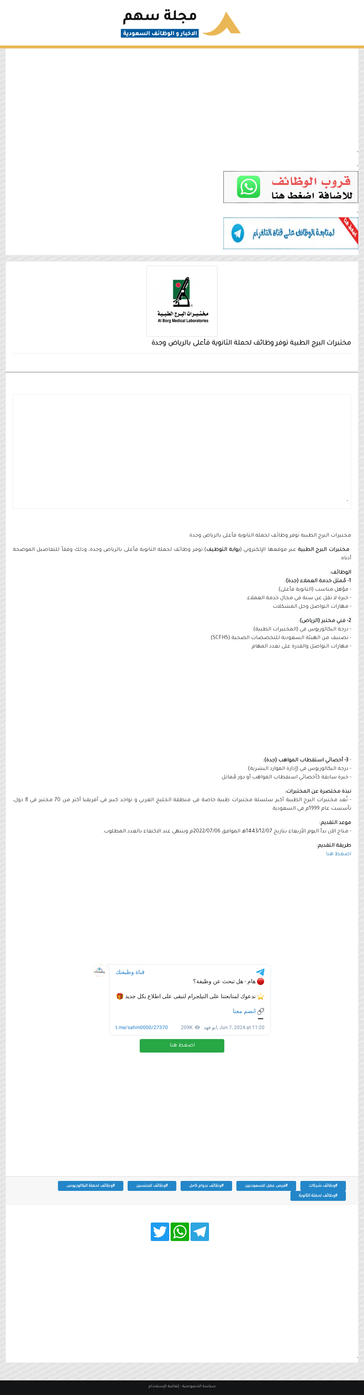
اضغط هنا (182, 1046)
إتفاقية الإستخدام (164, 1386)
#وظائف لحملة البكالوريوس (90, 1186)
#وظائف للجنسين (152, 1186)
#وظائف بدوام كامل (206, 1186)
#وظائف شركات (323, 1186)
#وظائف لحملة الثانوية (318, 1196)
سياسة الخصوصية (199, 1386)
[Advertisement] (182, 98)
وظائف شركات (326, 363)
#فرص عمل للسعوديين (266, 1186)
